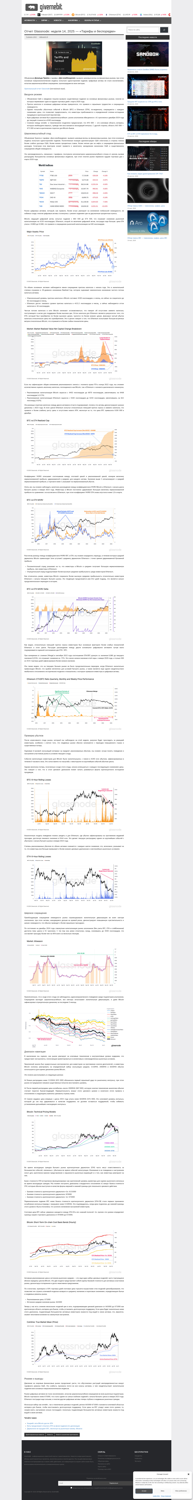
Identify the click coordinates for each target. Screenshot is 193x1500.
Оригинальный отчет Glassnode (37, 89)
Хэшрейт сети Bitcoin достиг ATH (40, 1423)
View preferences (181, 1491)
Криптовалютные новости (35, 1434)
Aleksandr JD (43, 37)
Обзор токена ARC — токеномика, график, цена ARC (147, 238)
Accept (144, 1491)
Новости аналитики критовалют (67, 1434)
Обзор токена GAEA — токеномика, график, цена (146, 206)
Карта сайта (102, 1467)
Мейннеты (138, 1458)
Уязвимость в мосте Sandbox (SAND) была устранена (147, 70)
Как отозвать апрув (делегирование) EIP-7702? (145, 174)
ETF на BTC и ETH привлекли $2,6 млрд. (142, 134)
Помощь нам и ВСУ (104, 1469)
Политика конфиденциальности (109, 1458)
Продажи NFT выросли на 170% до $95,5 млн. (144, 102)
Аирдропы (138, 1456)
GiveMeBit (55, 1492)
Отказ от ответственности (107, 1456)
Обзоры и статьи (91, 20)
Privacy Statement (166, 1496)
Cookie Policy (156, 1496)
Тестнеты (138, 1461)
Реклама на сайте (104, 1464)
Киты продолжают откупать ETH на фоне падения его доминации (53, 1426)
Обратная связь (103, 1461)
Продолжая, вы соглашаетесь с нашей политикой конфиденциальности (97, 1488)
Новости (57, 20)
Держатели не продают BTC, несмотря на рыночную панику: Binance (54, 1429)
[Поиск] (164, 30)
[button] (188, 1474)
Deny (162, 1491)
